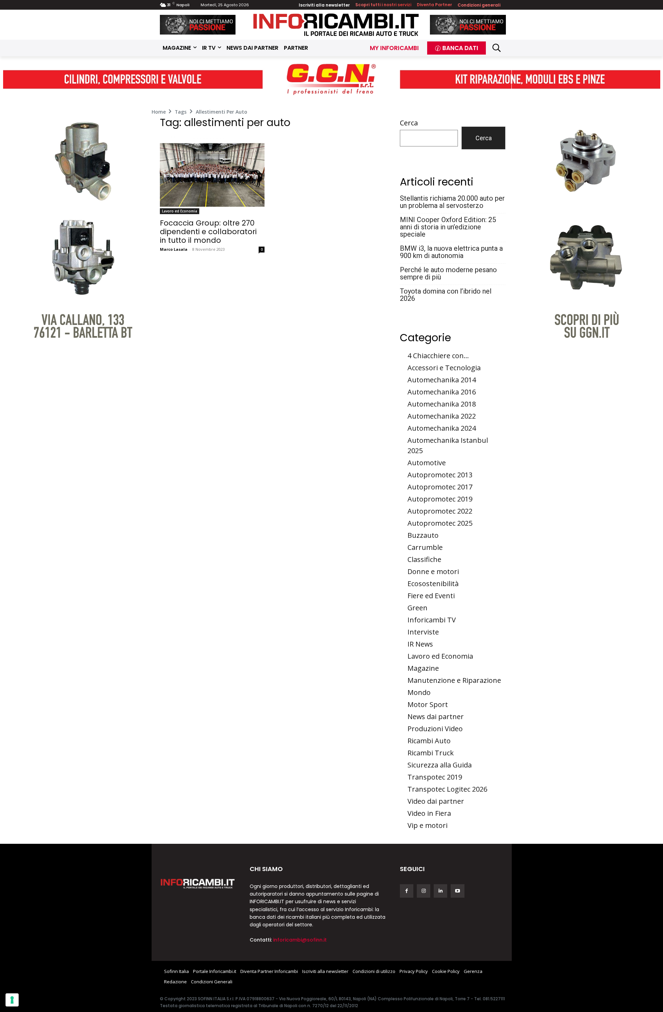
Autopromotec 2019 (439, 499)
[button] (496, 47)
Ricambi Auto (429, 740)
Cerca (409, 122)
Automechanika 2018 (441, 404)
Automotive (426, 462)
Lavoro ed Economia (179, 211)
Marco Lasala (174, 249)
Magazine (423, 668)
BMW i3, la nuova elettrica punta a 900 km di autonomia (451, 252)
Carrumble (425, 547)
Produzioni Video (435, 728)
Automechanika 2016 (441, 392)
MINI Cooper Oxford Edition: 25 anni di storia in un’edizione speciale (448, 227)
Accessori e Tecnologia (444, 367)
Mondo (419, 692)
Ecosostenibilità (433, 583)
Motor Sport (427, 704)
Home (159, 111)
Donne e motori (433, 571)
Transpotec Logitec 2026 (447, 789)
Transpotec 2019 (434, 777)
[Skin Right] (586, 216)
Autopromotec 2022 (439, 511)
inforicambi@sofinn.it (300, 939)
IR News (420, 644)
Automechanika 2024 (441, 428)
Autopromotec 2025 (439, 523)
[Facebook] (406, 891)
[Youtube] (457, 891)
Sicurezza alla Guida (439, 765)
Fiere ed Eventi (431, 595)
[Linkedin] (440, 891)
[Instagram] (423, 891)
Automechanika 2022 (441, 416)
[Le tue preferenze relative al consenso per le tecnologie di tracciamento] (12, 999)
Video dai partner (435, 801)
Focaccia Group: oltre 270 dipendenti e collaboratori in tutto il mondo (208, 231)
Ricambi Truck (430, 752)
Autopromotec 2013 (439, 474)
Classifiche (424, 559)
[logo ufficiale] (198, 883)
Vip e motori (427, 825)
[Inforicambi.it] (336, 24)
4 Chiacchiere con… (438, 355)
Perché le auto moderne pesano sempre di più (448, 273)
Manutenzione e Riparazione (454, 680)
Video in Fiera (429, 813)
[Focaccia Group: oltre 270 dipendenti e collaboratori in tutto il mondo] (212, 175)
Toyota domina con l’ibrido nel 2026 (445, 295)
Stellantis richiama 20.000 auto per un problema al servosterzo (452, 202)
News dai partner (435, 716)
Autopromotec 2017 (439, 486)
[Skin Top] (331, 79)
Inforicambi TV (431, 619)
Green (417, 607)
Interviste (423, 632)
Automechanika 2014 (441, 379)
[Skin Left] (77, 216)
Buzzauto (423, 535)
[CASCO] (198, 25)
